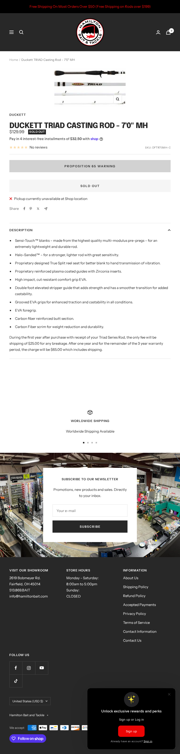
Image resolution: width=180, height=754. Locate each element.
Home (13, 60)
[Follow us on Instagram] (28, 667)
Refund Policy (134, 596)
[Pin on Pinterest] (31, 208)
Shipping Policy (135, 587)
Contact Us (132, 640)
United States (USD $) (27, 701)
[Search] (21, 32)
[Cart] (168, 32)
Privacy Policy (134, 613)
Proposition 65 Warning (90, 166)
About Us (130, 578)
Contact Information (140, 631)
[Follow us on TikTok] (15, 680)
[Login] (158, 32)
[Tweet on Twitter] (38, 208)
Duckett (17, 115)
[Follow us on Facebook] (15, 667)
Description (21, 230)
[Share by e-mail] (45, 208)
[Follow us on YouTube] (41, 667)
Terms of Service (136, 622)
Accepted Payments (139, 604)
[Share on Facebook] (24, 208)
